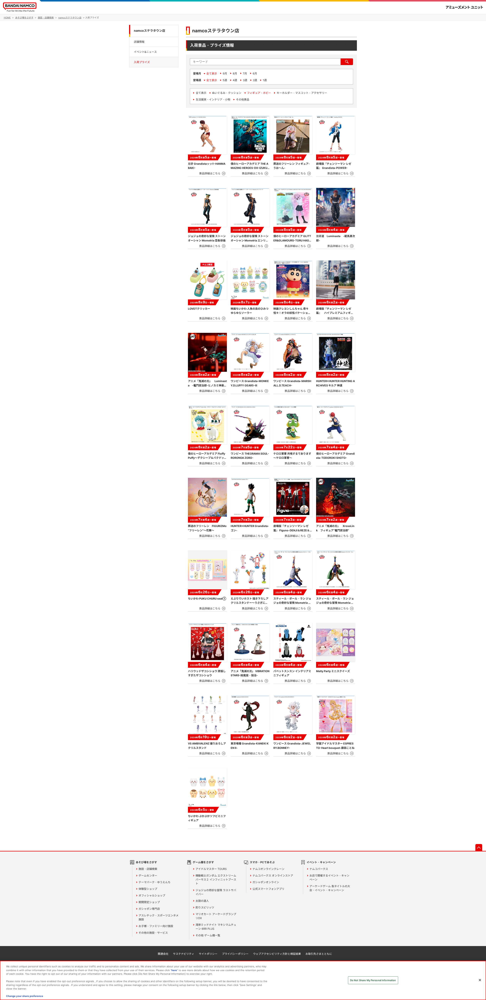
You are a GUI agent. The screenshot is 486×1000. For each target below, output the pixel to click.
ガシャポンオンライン (265, 882)
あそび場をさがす (146, 862)
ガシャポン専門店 (149, 908)
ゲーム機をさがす (203, 862)
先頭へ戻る (478, 847)
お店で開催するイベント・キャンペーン (329, 877)
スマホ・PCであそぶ (262, 862)
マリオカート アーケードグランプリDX (216, 916)
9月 (225, 73)
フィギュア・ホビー (259, 92)
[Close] (480, 980)
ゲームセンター (148, 875)
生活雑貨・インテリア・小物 (213, 99)
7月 (245, 73)
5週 (225, 80)
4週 (235, 80)
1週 (265, 80)
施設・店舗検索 (148, 868)
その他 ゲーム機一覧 (208, 935)
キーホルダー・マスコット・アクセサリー (302, 92)
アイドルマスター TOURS (211, 868)
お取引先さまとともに (318, 953)
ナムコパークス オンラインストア (272, 875)
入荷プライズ (142, 62)
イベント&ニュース (145, 51)
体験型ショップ (148, 888)
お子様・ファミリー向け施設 (156, 926)
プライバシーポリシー (235, 953)
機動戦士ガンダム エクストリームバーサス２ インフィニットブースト (216, 879)
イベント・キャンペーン (321, 862)
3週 (245, 80)
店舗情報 (139, 41)
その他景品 (242, 99)
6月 (255, 73)
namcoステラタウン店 (149, 30)
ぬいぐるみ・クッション (226, 92)
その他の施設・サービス (153, 932)
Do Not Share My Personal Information (373, 980)
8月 (235, 73)
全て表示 (211, 73)
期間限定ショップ (149, 902)
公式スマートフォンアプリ (268, 888)
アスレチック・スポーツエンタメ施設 (158, 917)
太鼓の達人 (202, 900)
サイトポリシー (208, 953)
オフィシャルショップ (152, 895)
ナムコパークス (318, 868)
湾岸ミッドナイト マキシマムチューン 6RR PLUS (216, 926)
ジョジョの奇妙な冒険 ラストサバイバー (216, 892)
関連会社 (163, 953)
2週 (255, 80)
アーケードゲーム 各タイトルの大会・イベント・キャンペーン (329, 888)
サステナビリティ (183, 953)
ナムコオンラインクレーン (268, 868)
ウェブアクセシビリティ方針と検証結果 (277, 953)
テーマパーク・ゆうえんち (154, 882)
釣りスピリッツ (205, 907)
